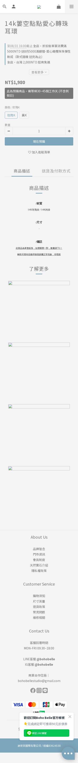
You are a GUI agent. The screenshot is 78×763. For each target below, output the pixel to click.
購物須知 (39, 596)
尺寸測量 (39, 601)
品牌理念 (39, 549)
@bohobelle (46, 659)
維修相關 (39, 617)
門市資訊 (39, 554)
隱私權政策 (39, 570)
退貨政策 (39, 606)
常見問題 (39, 612)
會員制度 (39, 560)
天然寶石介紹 (39, 565)
